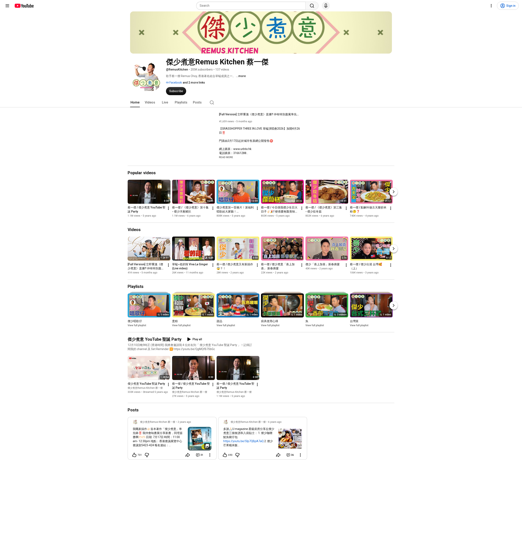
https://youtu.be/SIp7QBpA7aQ (243, 441)
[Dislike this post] (147, 455)
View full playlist (137, 325)
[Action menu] (210, 455)
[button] (226, 157)
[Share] (188, 455)
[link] (172, 439)
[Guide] (7, 5)
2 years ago (184, 422)
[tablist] (261, 102)
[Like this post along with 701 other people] (134, 455)
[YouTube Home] (23, 5)
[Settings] (491, 5)
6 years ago (274, 422)
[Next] (393, 192)
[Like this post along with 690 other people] (225, 455)
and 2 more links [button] (194, 82)
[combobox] (252, 5)
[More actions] (168, 208)
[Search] (312, 6)
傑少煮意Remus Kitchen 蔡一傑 (145, 388)
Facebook (175, 82)
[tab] (135, 102)
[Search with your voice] (326, 6)
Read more (226, 157)
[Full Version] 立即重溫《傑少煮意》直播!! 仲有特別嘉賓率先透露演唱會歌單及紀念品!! (260, 114)
